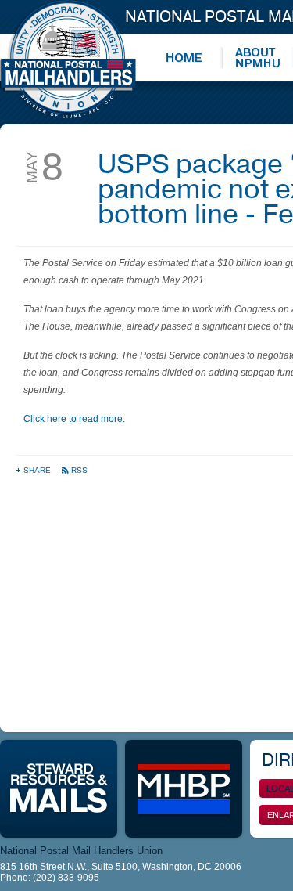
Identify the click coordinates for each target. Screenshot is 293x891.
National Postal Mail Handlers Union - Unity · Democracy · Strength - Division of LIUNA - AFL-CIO (68, 59)
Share (38, 470)
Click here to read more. (74, 418)
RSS (79, 470)
